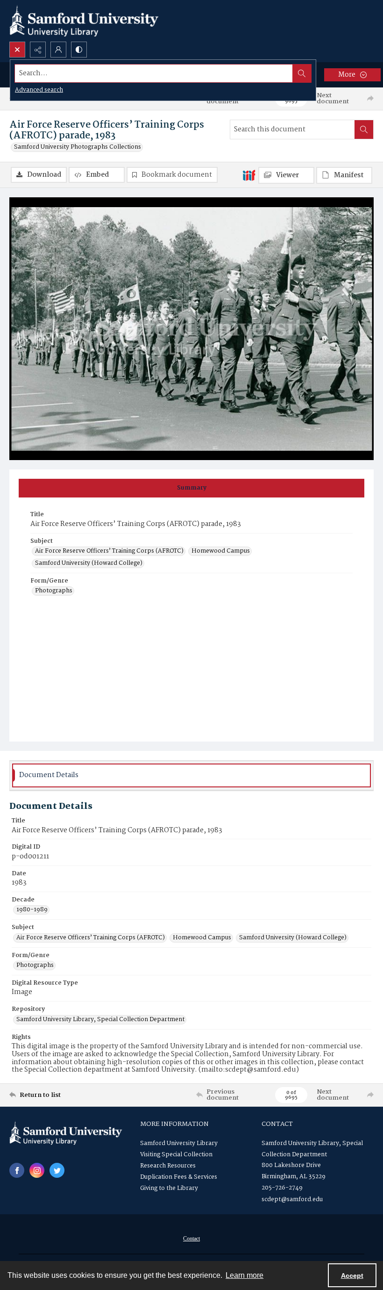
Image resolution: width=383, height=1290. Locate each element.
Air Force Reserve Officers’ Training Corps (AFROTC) (109, 551)
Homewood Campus (221, 551)
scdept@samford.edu (292, 1199)
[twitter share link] (57, 1170)
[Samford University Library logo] (84, 21)
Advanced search (39, 90)
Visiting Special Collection (176, 1155)
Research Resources (168, 1166)
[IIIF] (248, 175)
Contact (191, 1238)
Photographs (53, 591)
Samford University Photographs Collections (77, 147)
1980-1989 (32, 910)
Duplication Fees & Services (178, 1177)
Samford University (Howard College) (88, 563)
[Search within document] (364, 129)
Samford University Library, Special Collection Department (100, 1019)
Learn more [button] (244, 1275)
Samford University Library (179, 1143)
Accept (352, 1275)
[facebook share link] (16, 1170)
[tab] (191, 488)
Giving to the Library (169, 1188)
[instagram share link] (36, 1170)
